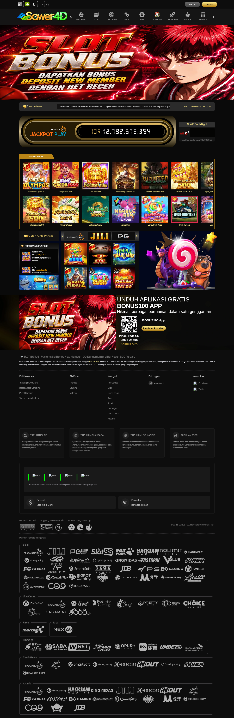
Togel (142, 19)
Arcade (187, 19)
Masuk (192, 4)
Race (127, 19)
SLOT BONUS (94, 361)
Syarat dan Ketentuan (29, 398)
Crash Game (172, 19)
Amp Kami (159, 383)
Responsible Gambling (29, 387)
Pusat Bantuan (26, 393)
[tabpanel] (117, 62)
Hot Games (81, 19)
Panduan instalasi (153, 328)
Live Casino (112, 19)
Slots (96, 19)
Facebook (203, 383)
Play (60, 134)
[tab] (76, 236)
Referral (73, 393)
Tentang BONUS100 (28, 382)
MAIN (38, 175)
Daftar (209, 4)
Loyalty (73, 387)
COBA (77, 250)
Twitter (202, 389)
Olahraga (157, 19)
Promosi (203, 19)
